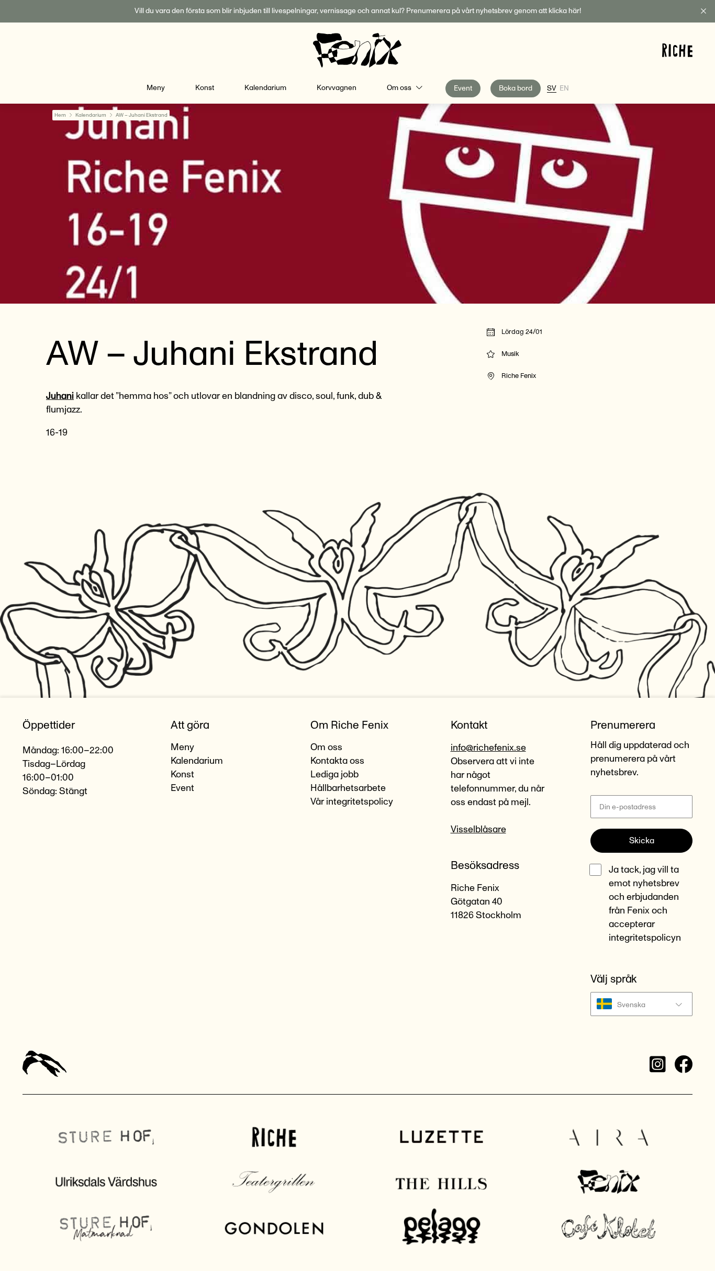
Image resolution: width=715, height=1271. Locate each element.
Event (463, 88)
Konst (204, 88)
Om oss (399, 88)
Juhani (60, 396)
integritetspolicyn (645, 938)
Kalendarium (265, 88)
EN (564, 88)
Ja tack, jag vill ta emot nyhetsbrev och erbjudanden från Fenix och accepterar (645, 904)
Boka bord (515, 88)
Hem (60, 115)
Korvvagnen (336, 88)
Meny (156, 88)
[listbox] (641, 1004)
